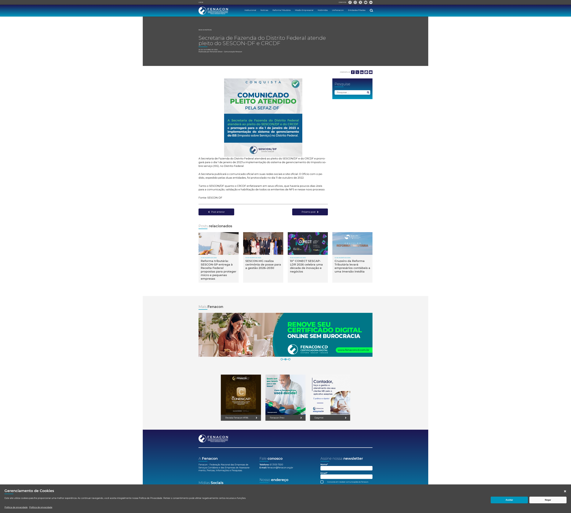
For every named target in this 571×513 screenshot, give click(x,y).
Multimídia (323, 10)
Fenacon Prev (277, 417)
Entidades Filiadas (356, 10)
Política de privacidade (16, 507)
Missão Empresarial (304, 10)
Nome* (324, 464)
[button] (565, 491)
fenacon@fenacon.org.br (280, 467)
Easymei (318, 417)
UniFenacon (338, 10)
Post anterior (218, 212)
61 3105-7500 (276, 464)
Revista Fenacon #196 (236, 417)
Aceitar (509, 500)
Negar (548, 500)
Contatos (342, 2)
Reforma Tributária (282, 10)
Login (201, 2)
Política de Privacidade (150, 498)
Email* (323, 473)
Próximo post (309, 212)
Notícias (264, 10)
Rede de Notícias (205, 30)
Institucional (250, 10)
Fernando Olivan (216, 52)
